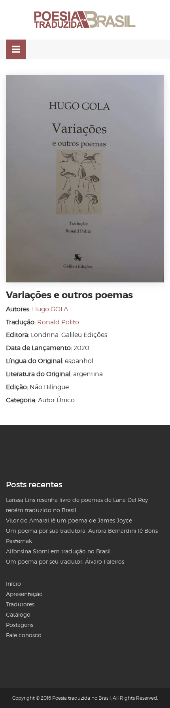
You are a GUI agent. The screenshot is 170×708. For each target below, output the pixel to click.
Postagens (19, 624)
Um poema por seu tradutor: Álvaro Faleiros (65, 561)
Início (13, 583)
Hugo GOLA (50, 309)
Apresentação (24, 594)
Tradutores (20, 604)
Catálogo (18, 614)
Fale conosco (24, 635)
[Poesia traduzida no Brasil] (85, 20)
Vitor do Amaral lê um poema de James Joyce (69, 520)
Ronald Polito (58, 322)
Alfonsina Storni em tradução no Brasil (58, 551)
